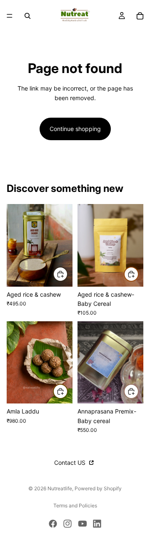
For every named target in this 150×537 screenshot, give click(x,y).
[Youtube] (83, 524)
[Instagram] (67, 524)
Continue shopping (75, 128)
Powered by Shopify (98, 488)
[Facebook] (53, 524)
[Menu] (9, 15)
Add (138, 273)
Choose (67, 273)
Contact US (70, 462)
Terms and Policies (75, 505)
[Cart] (140, 16)
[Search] (27, 16)
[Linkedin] (97, 524)
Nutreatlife (60, 488)
